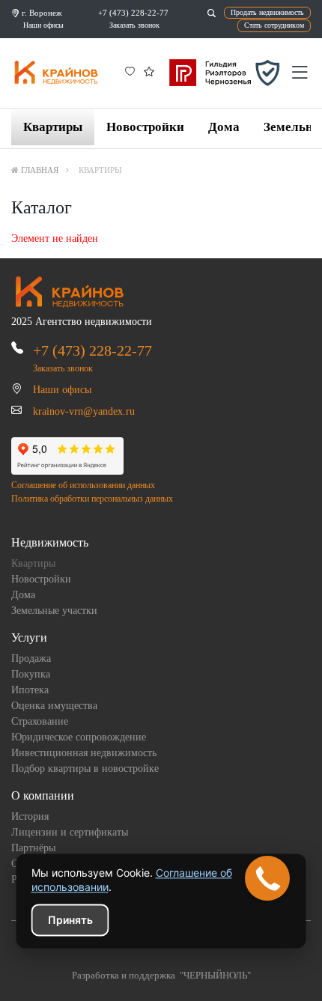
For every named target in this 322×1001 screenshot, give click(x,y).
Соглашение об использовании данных (83, 485)
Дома (224, 127)
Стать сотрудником (274, 25)
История (30, 816)
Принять (70, 919)
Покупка (30, 674)
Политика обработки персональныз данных (92, 498)
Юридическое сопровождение (78, 737)
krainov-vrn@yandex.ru (84, 411)
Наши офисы (43, 25)
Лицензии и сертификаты (69, 832)
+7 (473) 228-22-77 (133, 12)
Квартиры (52, 127)
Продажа (31, 658)
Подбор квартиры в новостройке (85, 768)
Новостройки (145, 127)
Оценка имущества (54, 705)
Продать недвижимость (267, 12)
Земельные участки (54, 610)
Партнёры (33, 848)
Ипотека (30, 690)
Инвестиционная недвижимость (84, 752)
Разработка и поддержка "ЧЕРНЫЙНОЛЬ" (161, 975)
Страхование (39, 721)
